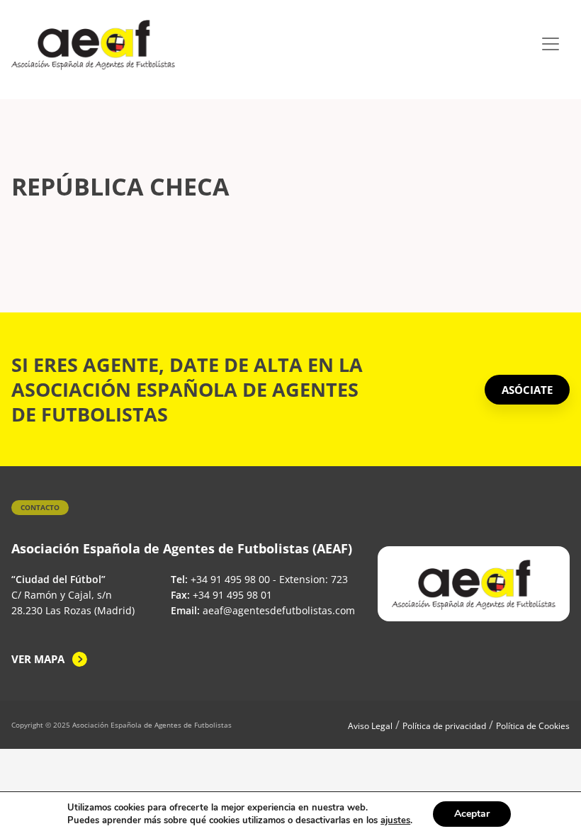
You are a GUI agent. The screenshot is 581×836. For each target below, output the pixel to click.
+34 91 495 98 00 (230, 579)
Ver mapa (37, 659)
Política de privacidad (444, 726)
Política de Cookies (533, 726)
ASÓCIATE (527, 390)
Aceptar (472, 813)
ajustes (395, 820)
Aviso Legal (370, 726)
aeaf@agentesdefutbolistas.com (279, 610)
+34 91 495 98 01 (232, 594)
